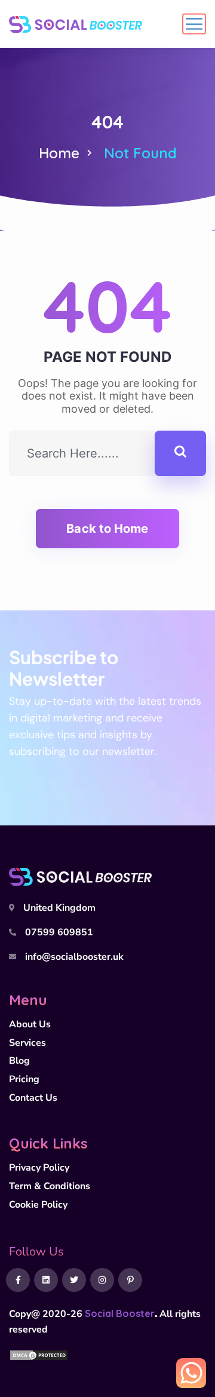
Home (59, 153)
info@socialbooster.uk (74, 956)
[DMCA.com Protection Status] (39, 1354)
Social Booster (120, 1313)
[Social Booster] (75, 24)
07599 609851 (59, 932)
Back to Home (107, 528)
